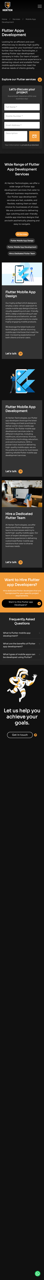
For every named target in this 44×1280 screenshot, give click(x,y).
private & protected (30, 145)
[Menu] (39, 6)
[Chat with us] (37, 1273)
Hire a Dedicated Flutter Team (22, 253)
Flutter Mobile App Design (22, 241)
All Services (22, 234)
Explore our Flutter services (19, 79)
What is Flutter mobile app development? (17, 634)
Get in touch (20, 734)
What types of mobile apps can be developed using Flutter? (19, 656)
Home (4, 19)
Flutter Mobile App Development (22, 247)
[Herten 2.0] (7, 6)
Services (16, 19)
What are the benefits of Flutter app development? (19, 645)
